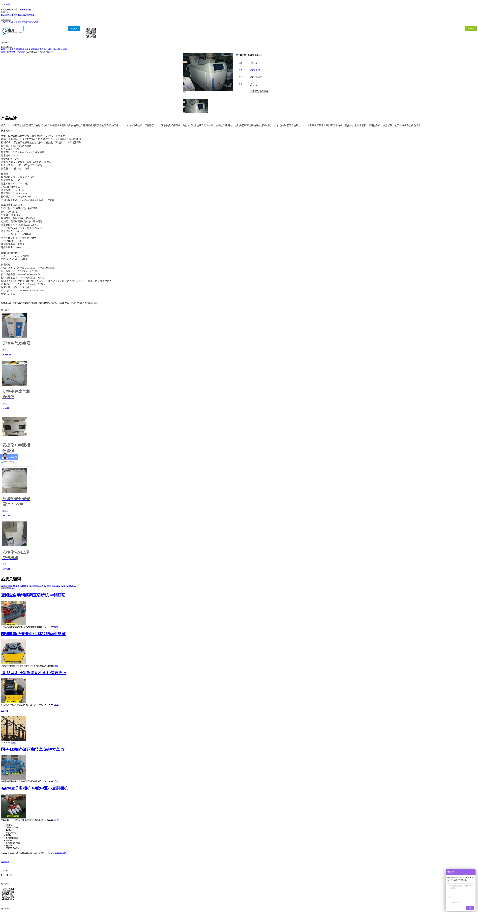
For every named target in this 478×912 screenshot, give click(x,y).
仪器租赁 (18, 49)
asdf (4, 711)
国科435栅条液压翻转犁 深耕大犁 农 (33, 749)
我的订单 (5, 15)
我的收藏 (30, 15)
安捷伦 (4, 586)
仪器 (10, 586)
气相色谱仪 (71, 586)
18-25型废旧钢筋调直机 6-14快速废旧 (33, 672)
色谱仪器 (21, 52)
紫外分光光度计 (36, 586)
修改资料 (13, 15)
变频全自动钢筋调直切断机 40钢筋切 (33, 595)
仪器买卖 (9, 49)
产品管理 (26, 22)
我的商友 (22, 15)
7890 (49, 586)
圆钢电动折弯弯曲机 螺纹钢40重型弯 (33, 634)
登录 (24, 9)
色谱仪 (16, 586)
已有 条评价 (255, 70)
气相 (63, 586)
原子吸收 (56, 586)
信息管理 (17, 22)
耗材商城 (35, 49)
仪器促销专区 (45, 49)
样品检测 (56, 49)
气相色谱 (24, 586)
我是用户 (5, 12)
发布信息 (471, 28)
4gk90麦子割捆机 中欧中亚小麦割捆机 (34, 788)
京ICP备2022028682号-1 (58, 853)
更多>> (12, 588)
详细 (56, 627)
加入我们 (64, 49)
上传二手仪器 (7, 22)
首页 (3, 49)
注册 (29, 9)
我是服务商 (6, 20)
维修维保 (26, 49)
